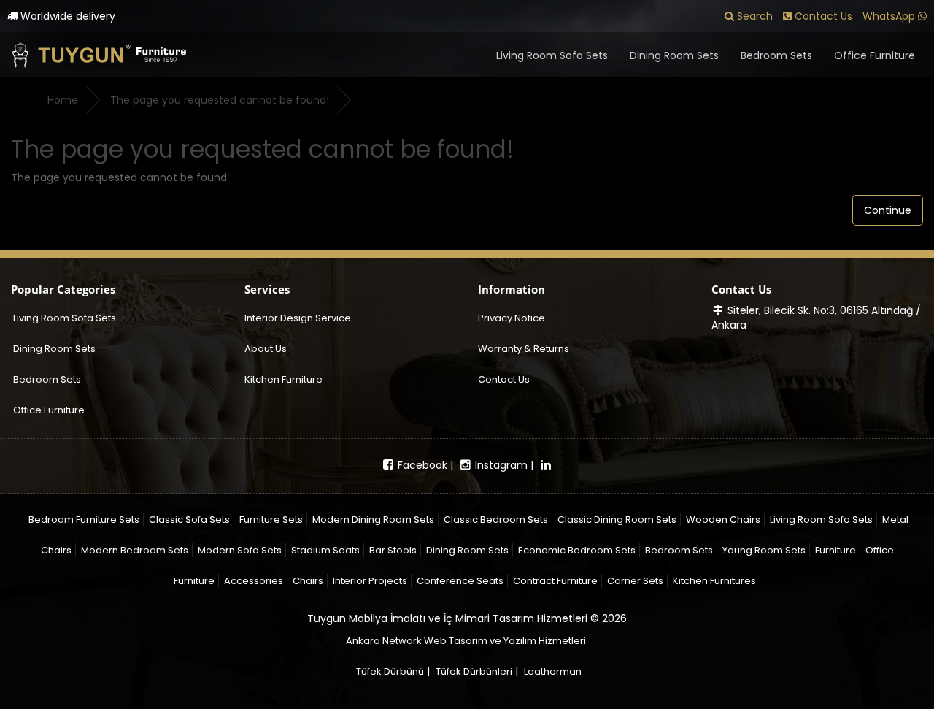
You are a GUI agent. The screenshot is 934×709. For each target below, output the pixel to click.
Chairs (308, 581)
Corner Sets (635, 581)
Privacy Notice (511, 318)
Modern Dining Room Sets (373, 519)
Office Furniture (874, 55)
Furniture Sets (271, 519)
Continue (887, 210)
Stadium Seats (325, 550)
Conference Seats (460, 581)
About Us (265, 349)
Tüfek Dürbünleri (474, 671)
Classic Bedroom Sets (496, 519)
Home (62, 100)
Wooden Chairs (723, 519)
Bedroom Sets (776, 55)
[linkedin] (545, 465)
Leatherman (553, 671)
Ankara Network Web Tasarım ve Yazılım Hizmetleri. (467, 641)
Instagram (500, 465)
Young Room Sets (764, 550)
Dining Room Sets (674, 55)
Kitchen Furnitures (714, 581)
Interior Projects (370, 581)
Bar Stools (393, 550)
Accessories (253, 581)
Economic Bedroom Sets (577, 550)
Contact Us (504, 379)
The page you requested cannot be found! (219, 100)
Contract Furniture (555, 581)
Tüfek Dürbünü (390, 671)
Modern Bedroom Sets (134, 550)
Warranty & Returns (523, 349)
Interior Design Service (297, 318)
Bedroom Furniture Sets (83, 519)
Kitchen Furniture (283, 379)
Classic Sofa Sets (189, 519)
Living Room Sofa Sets (552, 55)
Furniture (835, 550)
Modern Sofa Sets (240, 550)
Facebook (421, 465)
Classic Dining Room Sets (616, 519)
